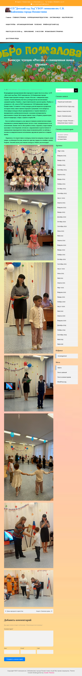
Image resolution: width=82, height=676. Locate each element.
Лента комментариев (64, 377)
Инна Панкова (12, 89)
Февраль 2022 (61, 245)
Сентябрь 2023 (62, 193)
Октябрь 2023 (61, 188)
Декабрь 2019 (61, 325)
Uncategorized (62, 356)
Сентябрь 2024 (62, 170)
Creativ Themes (49, 673)
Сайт (38, 648)
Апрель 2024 (61, 174)
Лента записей (62, 372)
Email (22, 648)
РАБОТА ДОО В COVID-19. (14, 31)
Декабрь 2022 (61, 217)
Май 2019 (60, 339)
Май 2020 (60, 311)
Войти (60, 368)
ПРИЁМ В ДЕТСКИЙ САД (51, 24)
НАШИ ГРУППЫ (10, 24)
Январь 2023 (61, 212)
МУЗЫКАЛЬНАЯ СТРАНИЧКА (54, 31)
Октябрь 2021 (61, 259)
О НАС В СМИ (39, 31)
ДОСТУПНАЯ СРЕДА (12, 38)
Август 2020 (61, 306)
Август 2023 (61, 198)
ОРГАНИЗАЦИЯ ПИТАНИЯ (25, 24)
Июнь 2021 (60, 273)
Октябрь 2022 (61, 221)
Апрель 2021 (61, 283)
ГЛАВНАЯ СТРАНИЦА (19, 17)
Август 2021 (61, 269)
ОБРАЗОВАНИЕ (29, 31)
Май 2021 (60, 278)
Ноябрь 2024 (61, 165)
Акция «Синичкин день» (43, 611)
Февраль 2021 (61, 292)
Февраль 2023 (61, 207)
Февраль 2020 (61, 320)
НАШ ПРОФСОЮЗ (67, 17)
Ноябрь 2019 (61, 330)
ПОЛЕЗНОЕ (38, 24)
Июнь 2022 (60, 231)
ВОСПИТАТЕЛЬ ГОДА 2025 (65, 106)
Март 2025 (61, 151)
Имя (5, 648)
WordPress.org (61, 382)
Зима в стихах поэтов (64, 111)
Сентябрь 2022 (62, 226)
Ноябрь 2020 (61, 302)
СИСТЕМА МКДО (55, 17)
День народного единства (15, 611)
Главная (8, 17)
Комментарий (8, 629)
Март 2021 (60, 287)
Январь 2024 (61, 179)
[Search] (76, 90)
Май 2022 (60, 236)
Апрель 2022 (61, 240)
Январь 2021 (61, 297)
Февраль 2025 (61, 155)
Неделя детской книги (65, 102)
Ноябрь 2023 (61, 184)
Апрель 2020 (61, 316)
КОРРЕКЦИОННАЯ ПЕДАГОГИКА (37, 17)
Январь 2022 (61, 250)
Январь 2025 (61, 160)
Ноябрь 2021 (61, 254)
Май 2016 (60, 344)
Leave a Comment (36, 89)
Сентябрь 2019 (62, 335)
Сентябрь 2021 (62, 264)
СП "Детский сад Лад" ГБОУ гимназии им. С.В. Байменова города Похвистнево (37, 10)
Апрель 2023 (61, 203)
